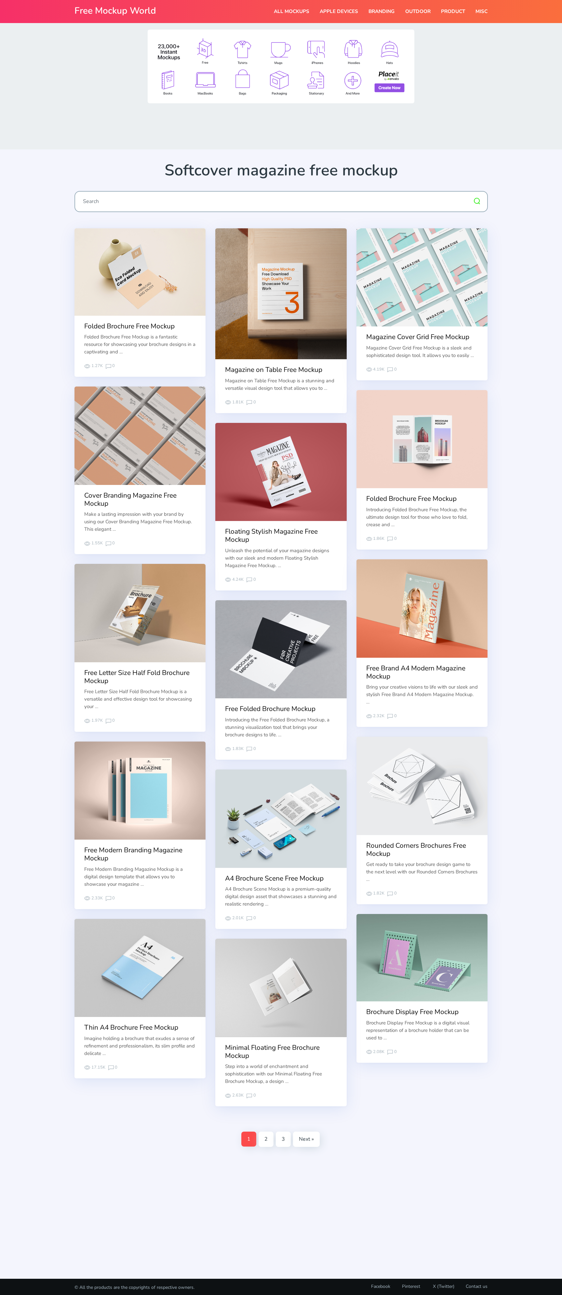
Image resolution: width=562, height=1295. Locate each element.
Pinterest (411, 1286)
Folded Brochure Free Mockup (129, 326)
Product (453, 11)
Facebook (380, 1286)
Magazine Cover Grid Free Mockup (417, 336)
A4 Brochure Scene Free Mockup (274, 878)
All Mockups (291, 11)
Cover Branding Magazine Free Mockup (130, 499)
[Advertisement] (281, 125)
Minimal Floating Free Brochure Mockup (272, 1051)
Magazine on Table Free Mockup (273, 369)
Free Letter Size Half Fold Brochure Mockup (137, 676)
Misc (481, 11)
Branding (381, 11)
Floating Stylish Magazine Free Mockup (271, 535)
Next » (306, 1139)
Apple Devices (339, 11)
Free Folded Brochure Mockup (270, 708)
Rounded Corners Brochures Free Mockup (416, 849)
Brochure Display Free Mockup (412, 1011)
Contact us (477, 1286)
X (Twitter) (443, 1286)
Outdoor (418, 11)
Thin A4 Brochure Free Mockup (131, 1027)
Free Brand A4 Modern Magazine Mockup (415, 672)
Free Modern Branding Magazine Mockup (133, 854)
